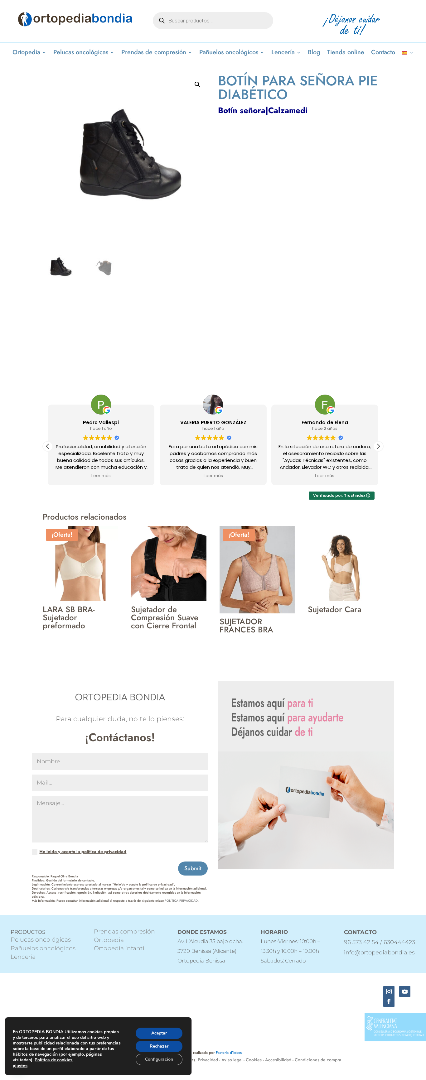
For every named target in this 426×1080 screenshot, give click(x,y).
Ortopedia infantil (120, 948)
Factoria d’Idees (229, 1052)
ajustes (20, 1065)
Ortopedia (26, 53)
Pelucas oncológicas (80, 53)
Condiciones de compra (318, 1060)
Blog (314, 53)
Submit (192, 868)
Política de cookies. (54, 1060)
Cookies (253, 1060)
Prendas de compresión (153, 53)
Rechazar (159, 1046)
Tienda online (345, 53)
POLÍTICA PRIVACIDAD (181, 900)
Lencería (283, 53)
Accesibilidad (278, 1060)
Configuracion (159, 1059)
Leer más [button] (101, 476)
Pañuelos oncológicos (228, 53)
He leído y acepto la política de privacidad (82, 851)
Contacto (383, 53)
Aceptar (159, 1033)
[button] (197, 84)
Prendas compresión (124, 931)
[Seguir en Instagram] (389, 991)
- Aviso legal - (231, 1060)
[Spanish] (408, 53)
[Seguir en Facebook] (389, 1001)
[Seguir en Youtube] (404, 991)
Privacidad (208, 1060)
